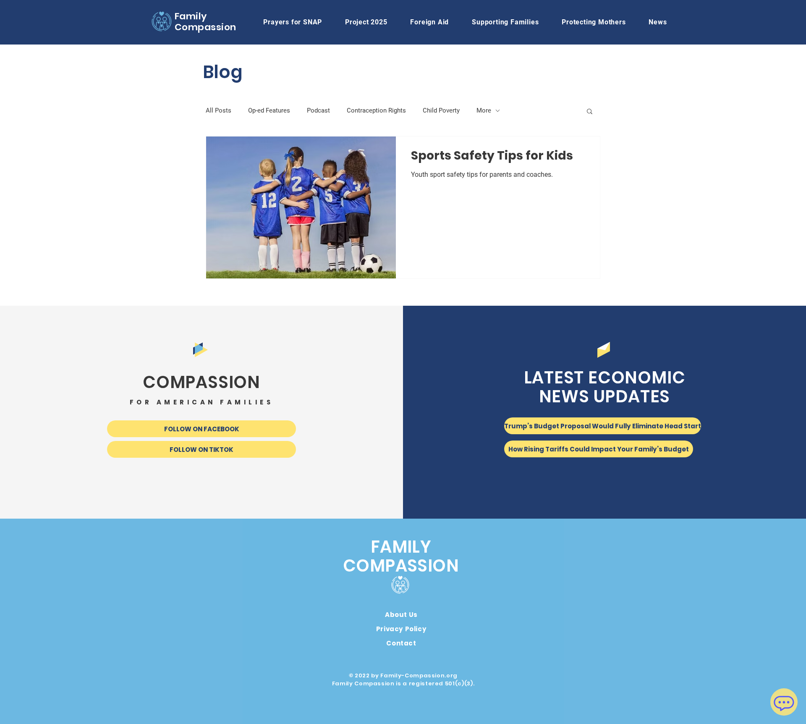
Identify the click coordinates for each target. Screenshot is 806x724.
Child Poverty (441, 110)
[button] (429, 22)
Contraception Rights (376, 110)
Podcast (318, 110)
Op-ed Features (269, 110)
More (483, 110)
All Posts (218, 110)
